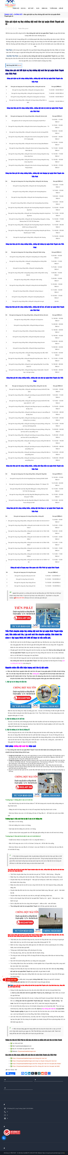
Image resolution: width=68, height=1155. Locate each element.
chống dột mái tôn (21, 746)
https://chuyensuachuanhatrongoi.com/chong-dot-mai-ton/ (29, 1058)
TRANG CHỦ (15, 8)
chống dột (36, 673)
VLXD (37, 8)
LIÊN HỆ (61, 8)
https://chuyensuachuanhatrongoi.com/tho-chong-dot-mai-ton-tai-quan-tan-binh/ (36, 1066)
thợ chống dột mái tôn (49, 1009)
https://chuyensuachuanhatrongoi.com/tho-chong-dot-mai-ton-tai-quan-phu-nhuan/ (36, 1063)
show (19, 65)
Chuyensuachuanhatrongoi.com (27, 1051)
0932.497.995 (20, 598)
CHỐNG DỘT (18, 14)
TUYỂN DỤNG (53, 8)
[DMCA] (12, 1132)
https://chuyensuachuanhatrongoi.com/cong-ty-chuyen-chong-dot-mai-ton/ (34, 1061)
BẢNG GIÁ (44, 8)
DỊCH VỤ (23, 8)
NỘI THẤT (31, 8)
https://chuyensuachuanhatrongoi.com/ (32, 1153)
